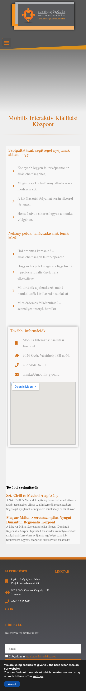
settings (38, 676)
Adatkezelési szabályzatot (41, 656)
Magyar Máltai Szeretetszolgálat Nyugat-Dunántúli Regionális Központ (39, 520)
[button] (6, 42)
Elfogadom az (32, 656)
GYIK (9, 609)
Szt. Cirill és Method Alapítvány (32, 495)
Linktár (62, 571)
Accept (12, 684)
